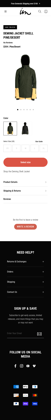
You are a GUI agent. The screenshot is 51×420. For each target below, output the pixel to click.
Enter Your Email (14, 333)
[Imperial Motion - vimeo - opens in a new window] (34, 366)
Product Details (10, 182)
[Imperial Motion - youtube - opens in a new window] (28, 366)
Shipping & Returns (12, 190)
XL (44, 148)
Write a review (25, 226)
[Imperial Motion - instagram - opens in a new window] (22, 366)
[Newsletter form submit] (39, 334)
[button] (5, 11)
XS (7, 148)
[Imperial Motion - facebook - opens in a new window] (16, 366)
